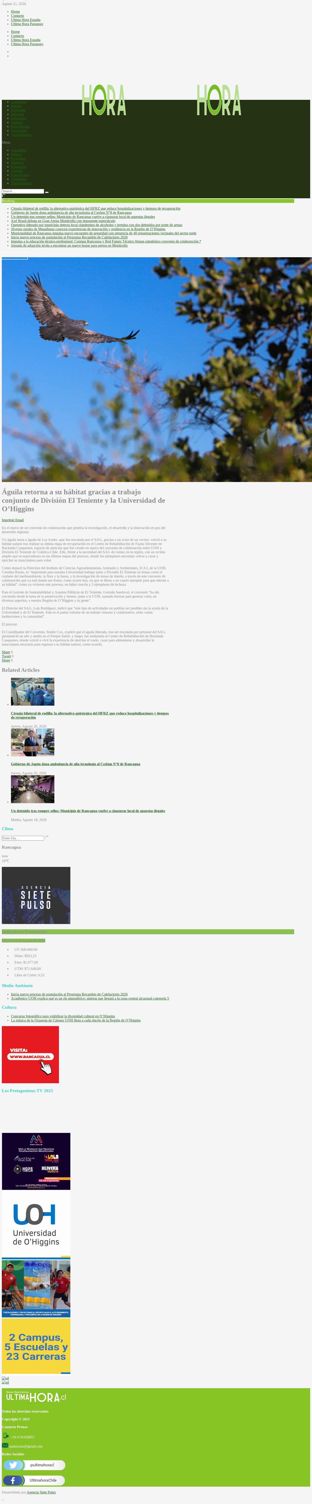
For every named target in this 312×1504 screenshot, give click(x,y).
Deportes (17, 114)
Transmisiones (21, 135)
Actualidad (19, 102)
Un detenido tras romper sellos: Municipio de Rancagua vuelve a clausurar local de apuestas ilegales (83, 217)
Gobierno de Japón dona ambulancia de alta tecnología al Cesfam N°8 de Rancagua (71, 212)
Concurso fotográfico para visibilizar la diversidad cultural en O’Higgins (63, 1016)
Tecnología (19, 130)
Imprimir (8, 520)
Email (19, 520)
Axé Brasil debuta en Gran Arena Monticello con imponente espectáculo (63, 221)
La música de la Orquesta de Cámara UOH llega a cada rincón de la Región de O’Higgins (76, 1020)
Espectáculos (20, 126)
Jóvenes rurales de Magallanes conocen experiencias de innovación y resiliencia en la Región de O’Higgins (88, 229)
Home (15, 11)
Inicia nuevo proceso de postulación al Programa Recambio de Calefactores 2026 (69, 237)
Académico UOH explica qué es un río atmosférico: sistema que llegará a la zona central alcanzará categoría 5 (90, 998)
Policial (16, 106)
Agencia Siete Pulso (41, 1492)
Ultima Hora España (25, 20)
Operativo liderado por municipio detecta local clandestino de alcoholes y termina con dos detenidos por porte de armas (96, 225)
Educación (18, 118)
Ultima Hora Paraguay (27, 24)
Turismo (17, 122)
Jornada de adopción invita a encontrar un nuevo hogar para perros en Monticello (69, 245)
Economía (18, 110)
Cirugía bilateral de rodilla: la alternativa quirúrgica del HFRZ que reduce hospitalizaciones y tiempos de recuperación (95, 208)
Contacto (17, 16)
